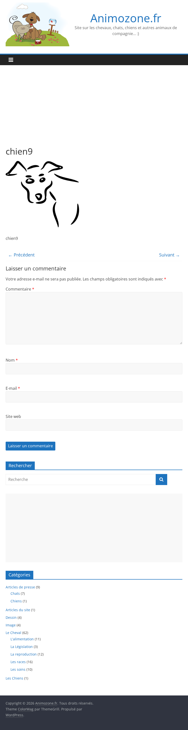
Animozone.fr (125, 17)
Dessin (11, 617)
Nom (12, 360)
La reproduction (24, 654)
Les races (18, 661)
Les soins (18, 669)
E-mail (13, 388)
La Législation (22, 646)
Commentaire (20, 289)
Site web (13, 416)
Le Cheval (13, 632)
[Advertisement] (94, 109)
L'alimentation (22, 639)
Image (11, 625)
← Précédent (21, 255)
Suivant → (169, 255)
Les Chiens (14, 678)
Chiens (16, 601)
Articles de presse (20, 587)
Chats (15, 593)
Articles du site (18, 610)
